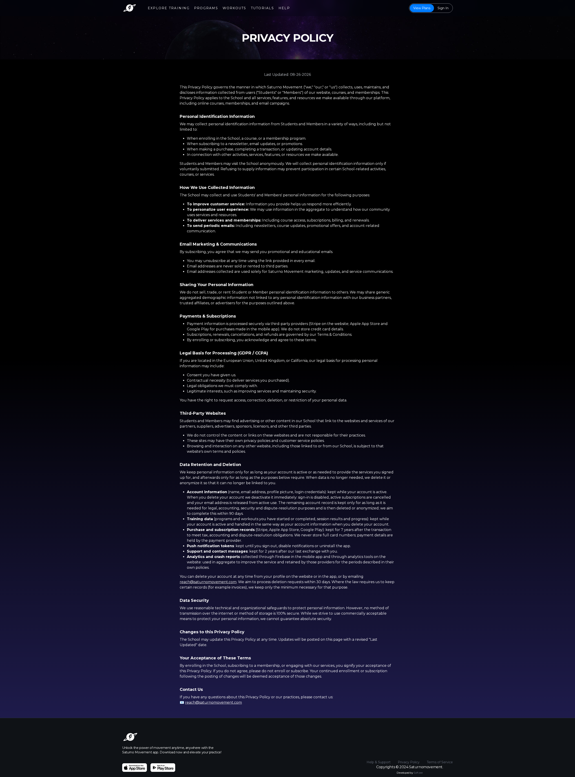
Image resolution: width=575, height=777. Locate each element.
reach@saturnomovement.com (208, 582)
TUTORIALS (262, 8)
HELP (284, 8)
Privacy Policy (409, 762)
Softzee (418, 772)
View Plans (421, 8)
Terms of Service (440, 762)
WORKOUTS (234, 8)
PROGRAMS (206, 8)
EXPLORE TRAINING (169, 8)
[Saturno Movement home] (129, 8)
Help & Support (379, 762)
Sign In (443, 8)
